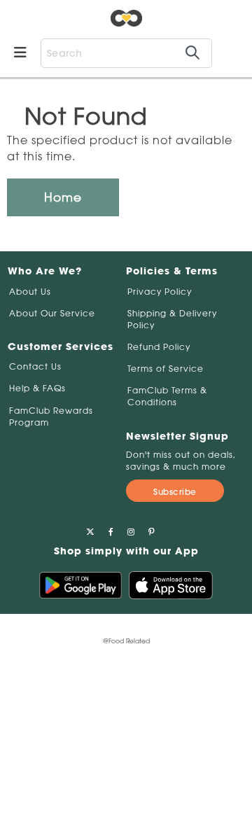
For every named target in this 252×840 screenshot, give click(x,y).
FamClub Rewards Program (51, 416)
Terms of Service (165, 368)
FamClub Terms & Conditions (167, 396)
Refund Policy (158, 347)
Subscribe (175, 492)
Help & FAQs (37, 388)
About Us (30, 292)
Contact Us (35, 366)
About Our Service (52, 313)
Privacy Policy (159, 292)
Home (63, 197)
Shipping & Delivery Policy (172, 319)
